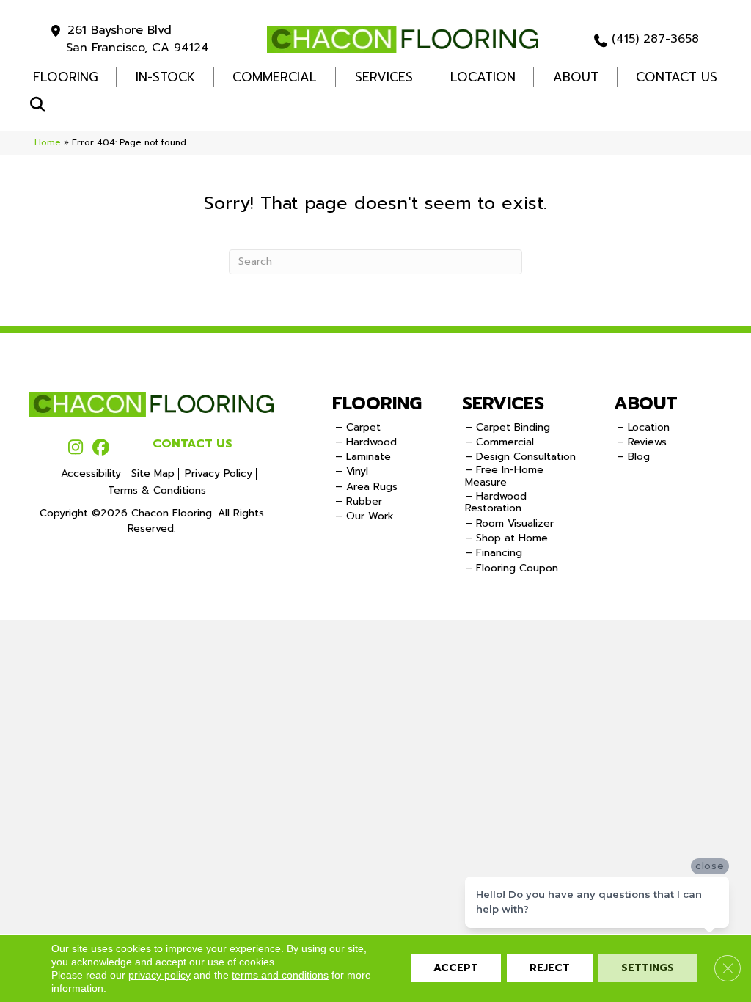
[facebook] (100, 448)
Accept (455, 968)
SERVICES (503, 403)
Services (384, 77)
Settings (647, 968)
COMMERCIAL (274, 77)
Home (47, 142)
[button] (40, 105)
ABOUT (646, 403)
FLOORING (65, 77)
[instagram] (75, 448)
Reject (550, 968)
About (575, 77)
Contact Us (676, 77)
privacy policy (159, 975)
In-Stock (165, 77)
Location (483, 77)
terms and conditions (280, 975)
